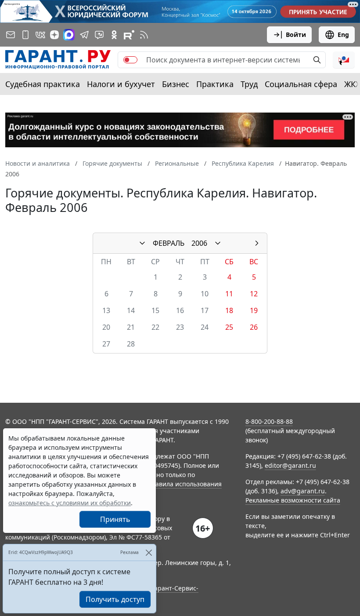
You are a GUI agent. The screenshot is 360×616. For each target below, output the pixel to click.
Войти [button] (296, 34)
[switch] (130, 59)
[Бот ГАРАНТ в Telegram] (99, 34)
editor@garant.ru (290, 465)
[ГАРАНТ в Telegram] (84, 34)
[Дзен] (54, 34)
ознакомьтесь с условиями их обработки (69, 503)
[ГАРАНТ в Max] (69, 34)
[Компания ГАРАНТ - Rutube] (129, 34)
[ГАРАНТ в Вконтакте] (40, 34)
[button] (344, 59)
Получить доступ (115, 599)
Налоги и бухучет (121, 84)
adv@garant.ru (303, 491)
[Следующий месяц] (256, 243)
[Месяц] (142, 243)
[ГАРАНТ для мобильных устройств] (25, 34)
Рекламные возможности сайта (292, 500)
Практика (215, 84)
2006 (199, 243)
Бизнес (175, 84)
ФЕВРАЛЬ (168, 243)
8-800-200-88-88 (269, 421)
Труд (249, 84)
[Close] (148, 552)
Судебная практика (42, 84)
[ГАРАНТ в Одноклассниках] (114, 34)
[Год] (217, 243)
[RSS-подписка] (144, 34)
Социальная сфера (301, 84)
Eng (343, 34)
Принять (115, 519)
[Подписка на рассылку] (10, 34)
